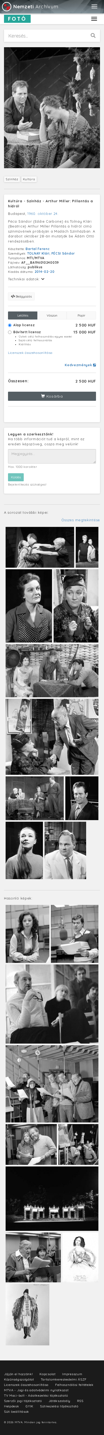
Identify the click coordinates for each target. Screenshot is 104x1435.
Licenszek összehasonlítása (30, 353)
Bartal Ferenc (38, 249)
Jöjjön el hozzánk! (18, 1374)
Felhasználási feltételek (74, 1385)
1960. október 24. (43, 213)
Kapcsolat (47, 1374)
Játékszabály (59, 1401)
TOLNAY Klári (38, 253)
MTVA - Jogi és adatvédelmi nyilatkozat (36, 1390)
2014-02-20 (45, 272)
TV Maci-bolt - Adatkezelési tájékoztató (36, 1395)
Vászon (52, 315)
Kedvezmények (79, 365)
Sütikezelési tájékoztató (59, 1406)
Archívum (35, 6)
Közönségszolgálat (19, 1379)
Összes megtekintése (80, 520)
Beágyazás (23, 296)
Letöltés (22, 315)
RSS (80, 1401)
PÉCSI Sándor (63, 253)
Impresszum (72, 1374)
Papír (81, 315)
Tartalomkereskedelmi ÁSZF (64, 1379)
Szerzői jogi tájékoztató (23, 1401)
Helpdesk (11, 1406)
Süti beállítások (16, 1412)
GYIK (29, 1406)
